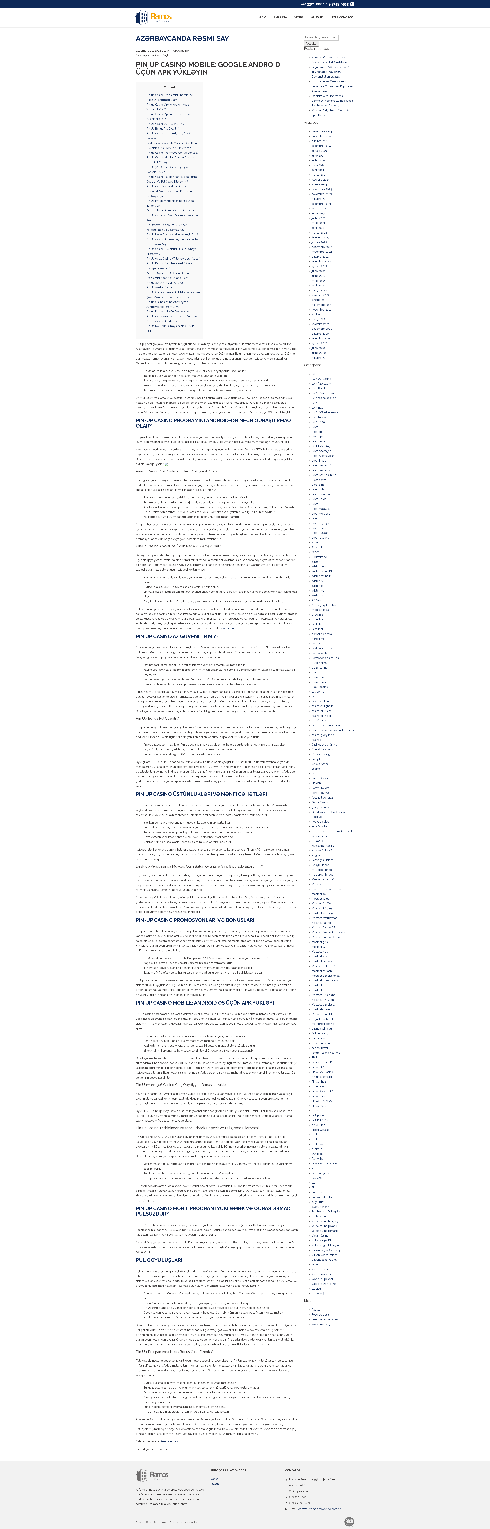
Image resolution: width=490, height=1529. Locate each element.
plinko (315, 1134)
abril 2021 (318, 314)
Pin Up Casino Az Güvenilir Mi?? (166, 123)
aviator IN (317, 581)
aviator (316, 561)
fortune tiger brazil (323, 797)
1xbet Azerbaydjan (323, 455)
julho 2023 (318, 213)
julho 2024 (318, 155)
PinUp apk (318, 1115)
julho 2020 (318, 348)
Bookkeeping (320, 686)
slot (314, 1182)
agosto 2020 (319, 343)
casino (316, 696)
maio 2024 (318, 165)
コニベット (318, 1293)
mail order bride (322, 869)
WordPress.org (321, 1324)
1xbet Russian (320, 532)
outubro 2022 (320, 256)
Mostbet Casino (321, 922)
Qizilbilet (317, 1153)
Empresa (280, 17)
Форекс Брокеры (323, 1279)
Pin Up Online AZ (322, 1100)
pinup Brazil (319, 1124)
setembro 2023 (321, 203)
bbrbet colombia (322, 633)
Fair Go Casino (321, 778)
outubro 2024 (320, 141)
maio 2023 (318, 222)
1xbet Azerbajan (321, 451)
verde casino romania (325, 1230)
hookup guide (320, 821)
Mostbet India (320, 951)
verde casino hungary (325, 1221)
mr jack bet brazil (322, 1019)
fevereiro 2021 (320, 323)
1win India (317, 407)
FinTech (316, 783)
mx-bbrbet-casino (323, 1023)
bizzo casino (319, 667)
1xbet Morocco (321, 513)
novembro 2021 (321, 309)
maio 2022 (318, 280)
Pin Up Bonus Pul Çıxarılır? (162, 128)
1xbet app (318, 436)
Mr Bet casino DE (322, 1014)
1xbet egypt (319, 479)
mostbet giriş (320, 942)
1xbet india (318, 489)
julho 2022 (318, 271)
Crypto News (320, 763)
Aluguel (317, 17)
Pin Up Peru (319, 1105)
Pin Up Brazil (319, 1081)
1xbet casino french (324, 470)
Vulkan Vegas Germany (326, 1250)
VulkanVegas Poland (324, 1259)
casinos (316, 739)
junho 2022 (319, 275)
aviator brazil (319, 566)
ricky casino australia (324, 1163)
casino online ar (321, 715)
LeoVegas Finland (323, 860)
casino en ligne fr (322, 706)
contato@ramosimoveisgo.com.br (319, 1508)
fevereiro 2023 (321, 237)
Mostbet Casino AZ (323, 927)
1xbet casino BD (321, 465)
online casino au (322, 1028)
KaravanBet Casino (323, 845)
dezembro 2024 (322, 131)
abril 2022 (318, 285)
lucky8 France (320, 865)
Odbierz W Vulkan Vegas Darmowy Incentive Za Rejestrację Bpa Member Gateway (333, 100)
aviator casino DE (322, 571)
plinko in (317, 1139)
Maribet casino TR (323, 879)
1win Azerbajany (322, 383)
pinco (315, 1110)
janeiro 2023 (319, 242)
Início (262, 17)
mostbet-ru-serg (322, 1009)
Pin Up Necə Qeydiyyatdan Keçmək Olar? (172, 234)
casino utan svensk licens (327, 725)
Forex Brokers (320, 788)
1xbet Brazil (319, 460)
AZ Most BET (320, 600)
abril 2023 (318, 227)
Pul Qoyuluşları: (156, 196)
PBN (314, 1057)
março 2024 (319, 174)
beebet (316, 643)
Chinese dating (321, 754)
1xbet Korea (319, 499)
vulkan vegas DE (322, 1240)
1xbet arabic (319, 441)
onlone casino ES (322, 1038)
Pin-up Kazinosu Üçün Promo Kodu (168, 311)
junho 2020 (319, 352)
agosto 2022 (319, 266)
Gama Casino (320, 802)
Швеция (317, 1288)
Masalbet (317, 884)
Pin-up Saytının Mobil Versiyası (165, 282)
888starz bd (319, 556)
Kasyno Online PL (322, 850)
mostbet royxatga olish (326, 980)
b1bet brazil (319, 619)
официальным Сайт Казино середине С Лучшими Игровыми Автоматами (332, 86)
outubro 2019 (320, 357)
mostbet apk (319, 893)
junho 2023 (319, 218)
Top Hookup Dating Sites (327, 1211)
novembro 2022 (322, 251)
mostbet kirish (320, 956)
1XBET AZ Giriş (321, 446)
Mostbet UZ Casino (324, 995)
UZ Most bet (319, 1216)
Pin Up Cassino (321, 1096)
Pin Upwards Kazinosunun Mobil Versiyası (172, 316)
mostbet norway (322, 961)
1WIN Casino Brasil (323, 393)
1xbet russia (319, 528)
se (313, 1168)
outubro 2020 (320, 333)
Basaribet (317, 629)
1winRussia (318, 422)
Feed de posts (321, 1314)
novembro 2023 (322, 194)
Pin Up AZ (318, 1067)
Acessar (316, 1309)
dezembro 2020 (322, 328)
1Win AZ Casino (321, 378)
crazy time (318, 759)
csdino (316, 768)
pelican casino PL (322, 1062)
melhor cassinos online (326, 889)
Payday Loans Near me (326, 1052)
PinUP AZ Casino (322, 1120)
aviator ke (317, 585)
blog (315, 672)
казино (316, 1264)
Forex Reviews (321, 792)
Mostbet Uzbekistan (324, 1004)
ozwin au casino (322, 1043)
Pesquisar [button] (311, 43)
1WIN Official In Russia (325, 412)
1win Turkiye (319, 417)
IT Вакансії (318, 840)
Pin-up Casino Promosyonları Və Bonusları (172, 152)
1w (313, 374)
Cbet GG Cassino (322, 749)
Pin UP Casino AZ (322, 1091)
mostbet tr (318, 985)
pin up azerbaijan (322, 1076)
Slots (315, 1187)
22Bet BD (317, 547)
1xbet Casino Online (324, 474)
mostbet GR (319, 946)
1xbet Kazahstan (321, 494)
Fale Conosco (342, 17)
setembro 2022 (321, 261)
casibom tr (318, 691)
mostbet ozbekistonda (326, 975)
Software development (326, 1197)
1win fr (315, 402)
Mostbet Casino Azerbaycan (329, 932)
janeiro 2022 (319, 299)
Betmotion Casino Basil (326, 658)
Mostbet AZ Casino (323, 903)
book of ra (318, 677)
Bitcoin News (320, 662)
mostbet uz (319, 990)
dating (315, 773)
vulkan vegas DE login (325, 1245)
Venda (299, 17)
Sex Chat (317, 1177)
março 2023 (319, 232)
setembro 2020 (321, 338)
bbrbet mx (318, 638)
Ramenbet (318, 1158)
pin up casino (320, 1086)
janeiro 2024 (319, 184)
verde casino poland (324, 1226)
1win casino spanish (324, 397)
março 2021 (319, 319)
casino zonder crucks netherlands (333, 730)
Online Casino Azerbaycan (162, 321)
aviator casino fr (321, 576)
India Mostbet (320, 826)
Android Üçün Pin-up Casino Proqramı (170, 210)
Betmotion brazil (322, 653)
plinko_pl (317, 1149)
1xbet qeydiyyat (321, 523)
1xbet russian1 (320, 537)
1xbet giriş (318, 484)
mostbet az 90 (321, 898)
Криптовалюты (321, 1274)
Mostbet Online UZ (323, 966)
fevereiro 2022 (321, 295)
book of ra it (319, 682)
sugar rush (318, 1202)
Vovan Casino (320, 1235)
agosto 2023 (319, 208)
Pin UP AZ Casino (322, 1072)
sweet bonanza (321, 1206)
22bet (315, 542)
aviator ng (318, 595)
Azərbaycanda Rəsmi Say (182, 38)
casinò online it (321, 720)
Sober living (319, 1192)
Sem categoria (169, 1441)
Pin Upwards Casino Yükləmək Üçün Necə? (173, 258)
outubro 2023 (320, 198)
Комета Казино (321, 1269)
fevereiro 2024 (321, 179)
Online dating (320, 1033)
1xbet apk (317, 431)
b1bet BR (317, 614)
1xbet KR (317, 504)
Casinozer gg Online (324, 744)
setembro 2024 (321, 145)
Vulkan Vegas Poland (325, 1254)
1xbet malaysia (321, 508)
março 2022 (319, 290)
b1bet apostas (320, 609)
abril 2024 (318, 169)
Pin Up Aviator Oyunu (159, 287)
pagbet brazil (320, 1047)
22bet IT (317, 551)
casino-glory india (323, 735)
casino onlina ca (322, 711)
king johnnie (319, 855)
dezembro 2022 (322, 246)
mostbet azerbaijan (323, 913)
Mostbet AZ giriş (322, 908)
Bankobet (317, 624)
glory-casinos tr (321, 807)
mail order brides (322, 874)
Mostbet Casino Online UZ (328, 937)
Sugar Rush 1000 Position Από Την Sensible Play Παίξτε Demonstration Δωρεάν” (330, 72)
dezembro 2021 (322, 304)
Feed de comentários (325, 1319)
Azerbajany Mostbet (324, 605)
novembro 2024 (322, 136)
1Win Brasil (318, 388)
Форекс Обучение (324, 1283)
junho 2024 (319, 160)
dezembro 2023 (322, 189)
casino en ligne (321, 701)
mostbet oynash (322, 970)
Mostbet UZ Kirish (323, 999)
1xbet (315, 427)
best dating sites (322, 648)
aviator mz (318, 590)
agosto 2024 (319, 150)
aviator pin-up (229, 628)
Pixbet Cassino (321, 1129)
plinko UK (318, 1144)
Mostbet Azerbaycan (324, 918)
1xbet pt (316, 518)
